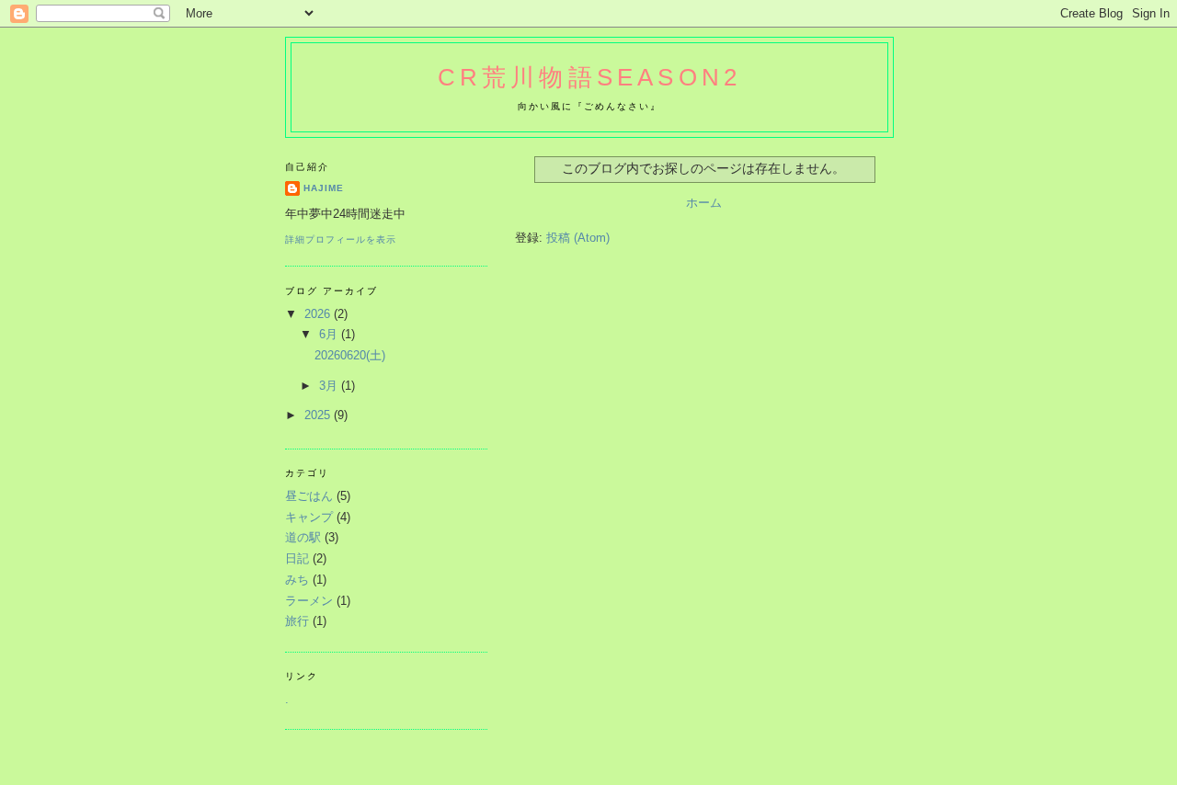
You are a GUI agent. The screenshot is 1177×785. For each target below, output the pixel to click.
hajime (323, 188)
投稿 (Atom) (578, 238)
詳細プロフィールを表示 (340, 239)
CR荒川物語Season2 (590, 77)
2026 (319, 314)
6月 (330, 334)
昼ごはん (309, 496)
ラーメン (309, 601)
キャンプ (309, 517)
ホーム (704, 203)
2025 (319, 415)
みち (297, 579)
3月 (330, 385)
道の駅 (303, 537)
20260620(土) (349, 355)
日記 (297, 558)
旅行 (297, 621)
